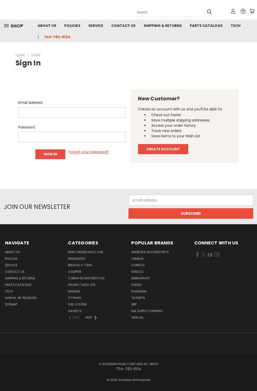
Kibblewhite (140, 278)
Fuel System (77, 304)
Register (30, 298)
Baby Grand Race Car (85, 252)
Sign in (11, 298)
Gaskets (75, 311)
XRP (134, 304)
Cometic (138, 265)
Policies (72, 25)
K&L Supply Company (147, 311)
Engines (74, 291)
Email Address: (30, 102)
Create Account (163, 149)
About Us (47, 25)
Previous (249, 375)
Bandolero (76, 258)
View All (137, 317)
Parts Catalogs (206, 25)
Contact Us (123, 25)
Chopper (74, 272)
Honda (136, 285)
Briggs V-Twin (80, 265)
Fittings (74, 298)
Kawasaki (139, 291)
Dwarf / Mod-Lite (81, 285)
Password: (26, 127)
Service (95, 25)
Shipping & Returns (163, 25)
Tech (235, 25)
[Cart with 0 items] (251, 11)
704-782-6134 (57, 36)
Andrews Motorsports (150, 252)
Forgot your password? (89, 151)
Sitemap (11, 304)
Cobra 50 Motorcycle (86, 278)
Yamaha (137, 258)
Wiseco (137, 272)
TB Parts (138, 298)
